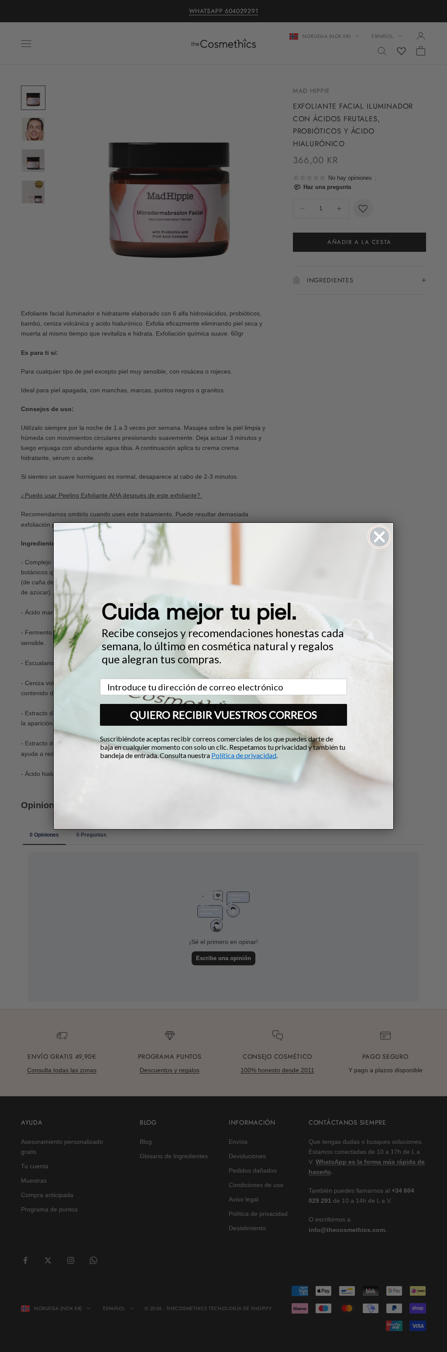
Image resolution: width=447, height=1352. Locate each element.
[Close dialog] (379, 537)
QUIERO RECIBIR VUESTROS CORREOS (223, 714)
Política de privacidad (243, 755)
